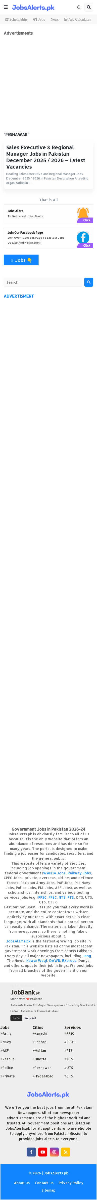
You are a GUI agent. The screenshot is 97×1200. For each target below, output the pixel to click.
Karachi (41, 1033)
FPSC (52, 897)
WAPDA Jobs (54, 873)
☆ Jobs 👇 (21, 260)
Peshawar (43, 1068)
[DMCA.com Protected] (24, 1018)
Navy (6, 1042)
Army (7, 1033)
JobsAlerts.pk (18, 941)
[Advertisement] (48, 84)
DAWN (54, 960)
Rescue (8, 1059)
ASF (5, 1050)
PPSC (42, 897)
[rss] (65, 1152)
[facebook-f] (31, 1152)
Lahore (41, 1042)
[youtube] (42, 1152)
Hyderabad (44, 1076)
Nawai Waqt (36, 960)
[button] (5, 7)
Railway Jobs (79, 873)
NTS (62, 897)
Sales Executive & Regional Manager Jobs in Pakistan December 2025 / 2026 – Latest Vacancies (45, 157)
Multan (40, 1050)
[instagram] (54, 1152)
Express (69, 960)
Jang (87, 956)
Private (8, 1076)
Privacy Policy (71, 1183)
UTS (69, 1068)
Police (7, 1068)
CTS (69, 1076)
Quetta (40, 1059)
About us (22, 1183)
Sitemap (48, 1190)
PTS (70, 897)
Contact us (44, 1183)
